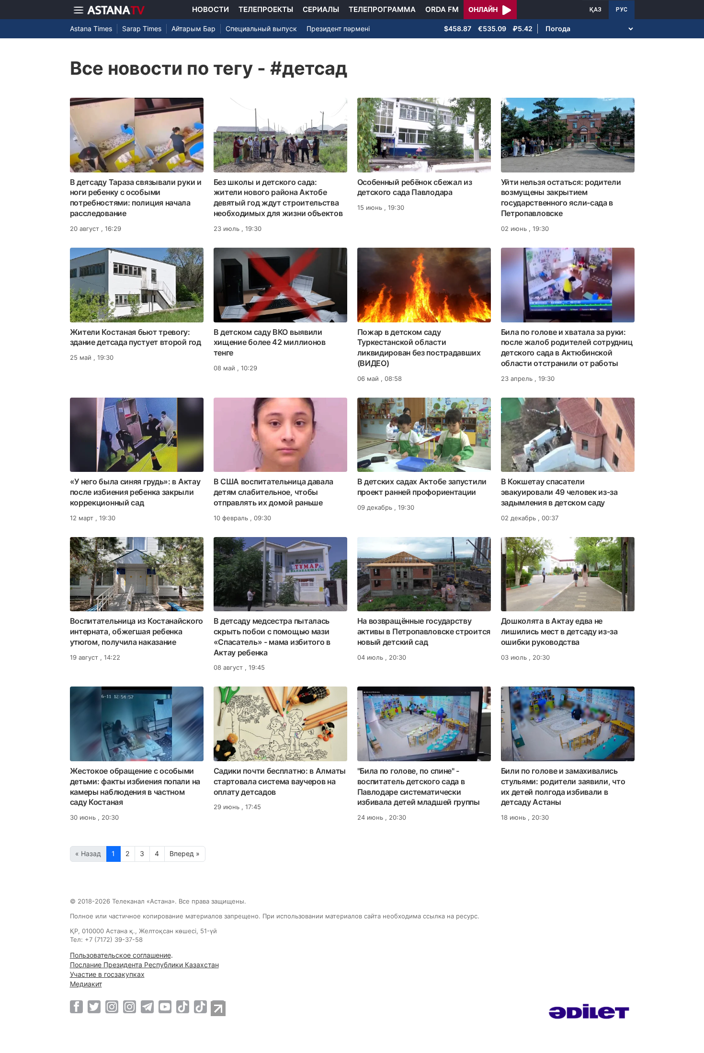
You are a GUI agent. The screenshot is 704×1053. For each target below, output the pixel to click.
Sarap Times (141, 28)
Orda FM (442, 9)
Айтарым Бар (193, 28)
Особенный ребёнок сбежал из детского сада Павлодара (414, 187)
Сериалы (321, 9)
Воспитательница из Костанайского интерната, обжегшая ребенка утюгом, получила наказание (136, 631)
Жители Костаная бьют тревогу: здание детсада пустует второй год (135, 337)
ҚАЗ (596, 9)
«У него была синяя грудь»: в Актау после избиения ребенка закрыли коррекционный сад (135, 492)
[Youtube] (165, 1006)
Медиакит (86, 984)
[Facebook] (76, 1006)
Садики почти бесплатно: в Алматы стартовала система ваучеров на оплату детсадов (280, 781)
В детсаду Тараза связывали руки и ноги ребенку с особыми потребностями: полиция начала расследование (136, 197)
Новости (210, 9)
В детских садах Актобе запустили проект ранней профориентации (422, 487)
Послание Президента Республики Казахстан (144, 965)
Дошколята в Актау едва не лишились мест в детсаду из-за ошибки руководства (559, 631)
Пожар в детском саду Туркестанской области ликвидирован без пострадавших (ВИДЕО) (419, 347)
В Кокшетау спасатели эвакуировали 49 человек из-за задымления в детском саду (559, 492)
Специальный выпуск (261, 28)
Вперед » (185, 853)
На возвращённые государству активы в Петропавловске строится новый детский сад (423, 631)
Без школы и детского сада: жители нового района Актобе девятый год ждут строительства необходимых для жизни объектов (278, 197)
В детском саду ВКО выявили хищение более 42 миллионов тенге (270, 342)
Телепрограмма (382, 9)
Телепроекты (265, 9)
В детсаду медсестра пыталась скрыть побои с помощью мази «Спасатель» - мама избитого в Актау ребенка (272, 636)
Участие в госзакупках (107, 974)
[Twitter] (94, 1006)
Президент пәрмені (338, 28)
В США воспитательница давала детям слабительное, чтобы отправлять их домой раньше (274, 492)
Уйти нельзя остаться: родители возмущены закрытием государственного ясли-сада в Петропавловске (561, 197)
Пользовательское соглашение (120, 955)
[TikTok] (183, 1006)
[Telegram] (147, 1006)
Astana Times (91, 28)
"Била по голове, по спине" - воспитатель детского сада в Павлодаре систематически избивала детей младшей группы (418, 786)
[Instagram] (112, 1006)
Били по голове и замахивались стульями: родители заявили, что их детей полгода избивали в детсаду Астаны (563, 786)
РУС (621, 9)
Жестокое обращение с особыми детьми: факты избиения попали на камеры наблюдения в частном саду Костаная (135, 786)
